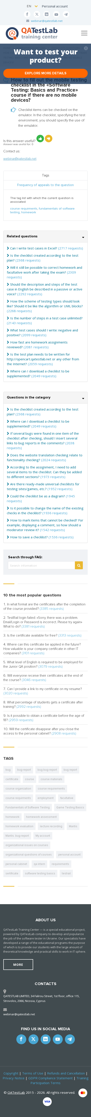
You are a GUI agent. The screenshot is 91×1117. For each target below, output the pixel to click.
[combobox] (32, 6)
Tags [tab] (45, 175)
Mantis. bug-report (17, 836)
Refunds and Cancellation (66, 1073)
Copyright (11, 1073)
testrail (66, 873)
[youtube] (56, 14)
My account (43, 836)
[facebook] (27, 14)
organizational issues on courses (27, 845)
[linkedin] (46, 14)
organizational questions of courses (29, 854)
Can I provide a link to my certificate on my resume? (44, 689)
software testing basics (40, 873)
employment (46, 798)
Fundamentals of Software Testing (28, 807)
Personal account (55, 6)
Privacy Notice (14, 1078)
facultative (66, 798)
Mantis (73, 826)
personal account (69, 854)
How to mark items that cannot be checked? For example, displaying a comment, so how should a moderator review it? (45, 525)
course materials (51, 779)
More (18, 964)
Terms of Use (32, 1073)
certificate (12, 779)
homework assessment (41, 817)
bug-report (24, 770)
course (29, 779)
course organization (18, 788)
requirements (60, 864)
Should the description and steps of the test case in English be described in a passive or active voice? (44, 289)
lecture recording (51, 826)
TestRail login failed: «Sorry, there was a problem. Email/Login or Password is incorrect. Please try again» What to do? (42, 622)
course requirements (51, 788)
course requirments (23, 208)
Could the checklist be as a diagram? (37, 496)
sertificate (12, 873)
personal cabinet (16, 864)
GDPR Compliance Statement (50, 1078)
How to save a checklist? (29, 537)
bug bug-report (47, 770)
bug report (70, 770)
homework (28, 212)
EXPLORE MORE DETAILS (45, 73)
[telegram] (66, 14)
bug (8, 770)
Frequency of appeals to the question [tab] (45, 185)
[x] (37, 14)
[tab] (45, 236)
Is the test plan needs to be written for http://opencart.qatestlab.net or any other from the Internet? (43, 359)
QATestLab (16, 1092)
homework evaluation (19, 826)
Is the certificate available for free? (32, 635)
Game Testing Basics (70, 807)
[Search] (79, 565)
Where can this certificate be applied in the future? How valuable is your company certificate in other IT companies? (42, 648)
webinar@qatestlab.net (47, 21)
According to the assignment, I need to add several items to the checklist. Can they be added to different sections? (44, 472)
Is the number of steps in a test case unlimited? (46, 318)
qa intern (39, 864)
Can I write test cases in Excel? (33, 248)
